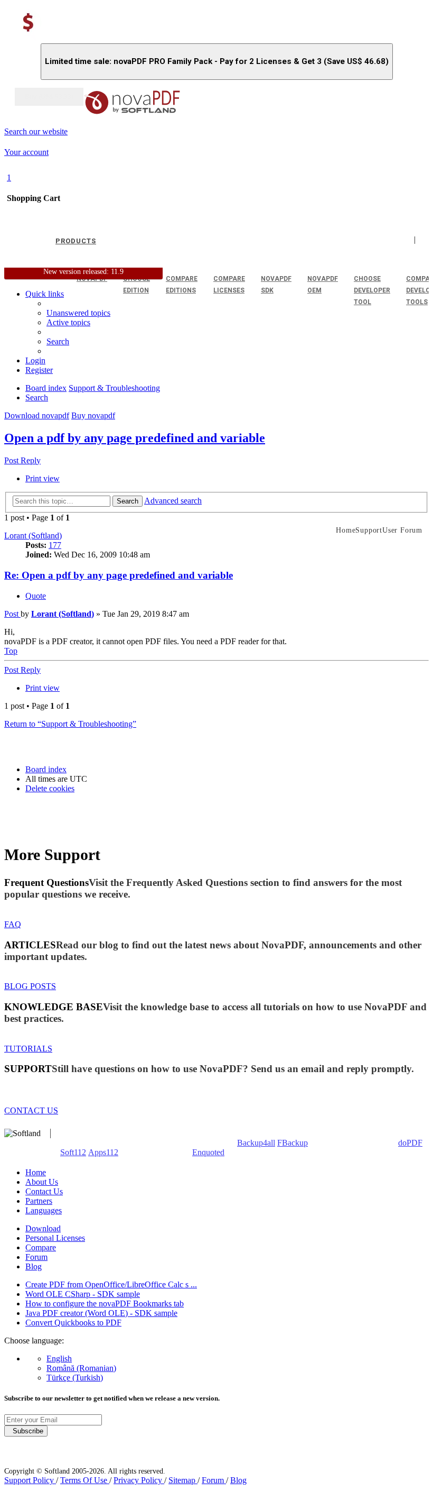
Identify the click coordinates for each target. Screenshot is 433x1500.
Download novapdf (36, 415)
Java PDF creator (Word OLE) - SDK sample (101, 1313)
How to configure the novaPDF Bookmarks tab (104, 1303)
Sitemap (182, 1480)
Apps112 (103, 1152)
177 (55, 545)
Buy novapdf (93, 415)
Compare (40, 1247)
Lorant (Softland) (33, 535)
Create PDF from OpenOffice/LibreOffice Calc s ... (111, 1284)
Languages (43, 1210)
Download (43, 1228)
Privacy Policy (139, 1480)
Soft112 (73, 1152)
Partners (38, 1200)
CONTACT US (31, 1110)
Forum (36, 1256)
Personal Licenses (55, 1237)
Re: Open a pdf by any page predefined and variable (118, 575)
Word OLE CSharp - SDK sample (82, 1293)
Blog (33, 1266)
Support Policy (30, 1480)
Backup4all (256, 1142)
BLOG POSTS (30, 986)
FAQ (12, 924)
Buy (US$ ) (49, 96)
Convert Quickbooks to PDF (73, 1322)
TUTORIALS (28, 1048)
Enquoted (208, 1152)
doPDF (410, 1142)
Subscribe (25, 1431)
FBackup (292, 1142)
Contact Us (44, 1191)
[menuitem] (68, 322)
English (59, 1358)
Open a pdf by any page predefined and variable (134, 438)
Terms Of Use (84, 1480)
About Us (41, 1181)
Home (35, 1172)
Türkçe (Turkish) (74, 1377)
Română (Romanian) (81, 1368)
